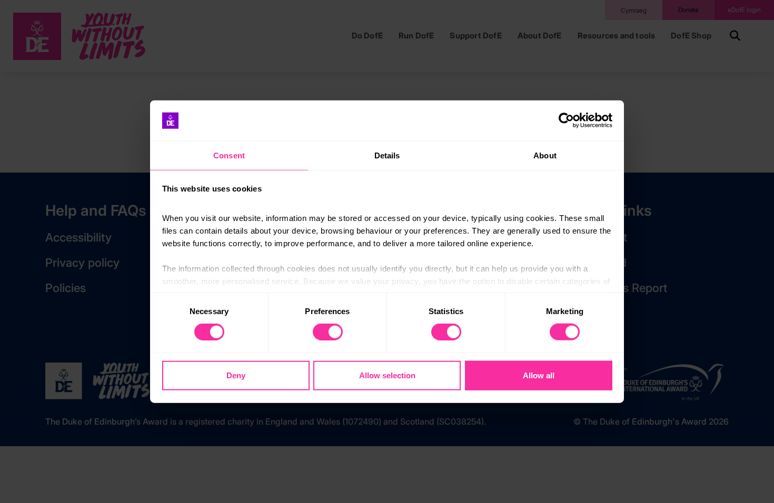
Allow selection (387, 374)
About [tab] (545, 155)
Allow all (538, 374)
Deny (235, 374)
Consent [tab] (229, 155)
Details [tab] (387, 155)
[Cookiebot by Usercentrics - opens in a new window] (566, 120)
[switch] (328, 332)
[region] (387, 251)
